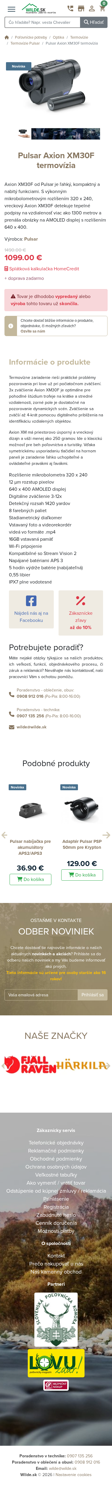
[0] (102, 10)
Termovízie (79, 37)
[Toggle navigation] (11, 9)
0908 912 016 (30, 696)
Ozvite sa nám (33, 331)
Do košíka (65, 875)
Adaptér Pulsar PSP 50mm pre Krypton (62, 844)
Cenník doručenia (56, 1223)
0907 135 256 (30, 716)
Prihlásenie (56, 1199)
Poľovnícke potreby (31, 37)
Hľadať (96, 22)
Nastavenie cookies (74, 1474)
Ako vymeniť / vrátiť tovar (56, 1183)
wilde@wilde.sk (31, 727)
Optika (58, 37)
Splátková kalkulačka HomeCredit (43, 269)
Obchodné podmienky (56, 1158)
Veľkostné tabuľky (56, 1175)
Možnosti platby (56, 1231)
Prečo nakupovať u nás (56, 1263)
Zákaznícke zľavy (81, 620)
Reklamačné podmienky (56, 1150)
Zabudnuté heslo (56, 1215)
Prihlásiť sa (93, 995)
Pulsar (31, 239)
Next (105, 834)
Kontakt (56, 1255)
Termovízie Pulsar (25, 43)
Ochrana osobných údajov (56, 1166)
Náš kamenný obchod (56, 1271)
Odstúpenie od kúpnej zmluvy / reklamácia (56, 1191)
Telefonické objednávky (56, 1142)
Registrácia (56, 1207)
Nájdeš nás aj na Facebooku (31, 616)
